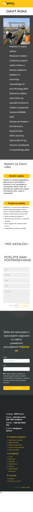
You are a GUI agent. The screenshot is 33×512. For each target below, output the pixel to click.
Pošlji (25, 306)
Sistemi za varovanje (15, 445)
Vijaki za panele (13, 442)
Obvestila (11, 461)
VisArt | (23, 487)
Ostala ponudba (13, 450)
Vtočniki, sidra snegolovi (16, 447)
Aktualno (11, 479)
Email (5, 357)
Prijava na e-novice (14, 481)
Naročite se (16, 388)
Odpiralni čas (12, 464)
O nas (10, 457)
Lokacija (11, 466)
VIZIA (28, 487)
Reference (11, 459)
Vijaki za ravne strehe (15, 440)
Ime (4, 365)
